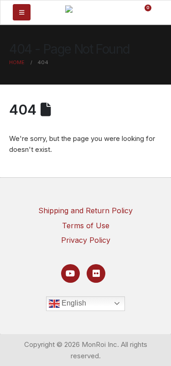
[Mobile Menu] (22, 12)
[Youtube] (70, 273)
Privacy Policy (85, 240)
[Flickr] (96, 273)
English (73, 303)
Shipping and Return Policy (85, 210)
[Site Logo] (84, 11)
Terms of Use (85, 225)
